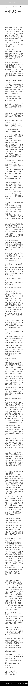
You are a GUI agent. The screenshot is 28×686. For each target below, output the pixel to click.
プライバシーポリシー (20, 683)
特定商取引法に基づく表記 (10, 683)
